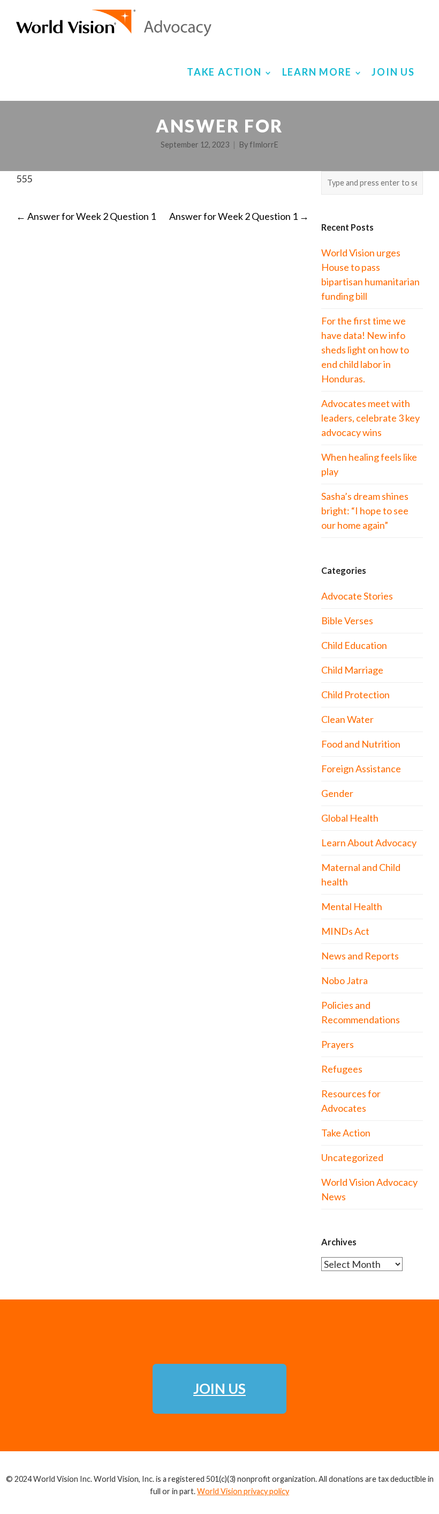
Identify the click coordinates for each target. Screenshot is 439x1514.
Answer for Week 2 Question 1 (86, 216)
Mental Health (351, 906)
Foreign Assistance (361, 768)
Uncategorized (352, 1157)
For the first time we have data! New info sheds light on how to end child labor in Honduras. (365, 350)
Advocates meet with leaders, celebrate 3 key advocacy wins (370, 417)
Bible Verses (347, 620)
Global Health (350, 818)
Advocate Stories (357, 596)
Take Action (345, 1133)
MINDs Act (345, 931)
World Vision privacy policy (243, 1491)
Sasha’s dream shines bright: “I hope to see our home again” (364, 510)
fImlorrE (263, 144)
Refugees (341, 1069)
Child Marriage (352, 670)
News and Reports (360, 956)
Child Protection (355, 694)
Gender (337, 793)
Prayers (337, 1044)
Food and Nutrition (360, 744)
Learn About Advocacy (369, 842)
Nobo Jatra (344, 980)
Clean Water (347, 719)
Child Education (354, 645)
